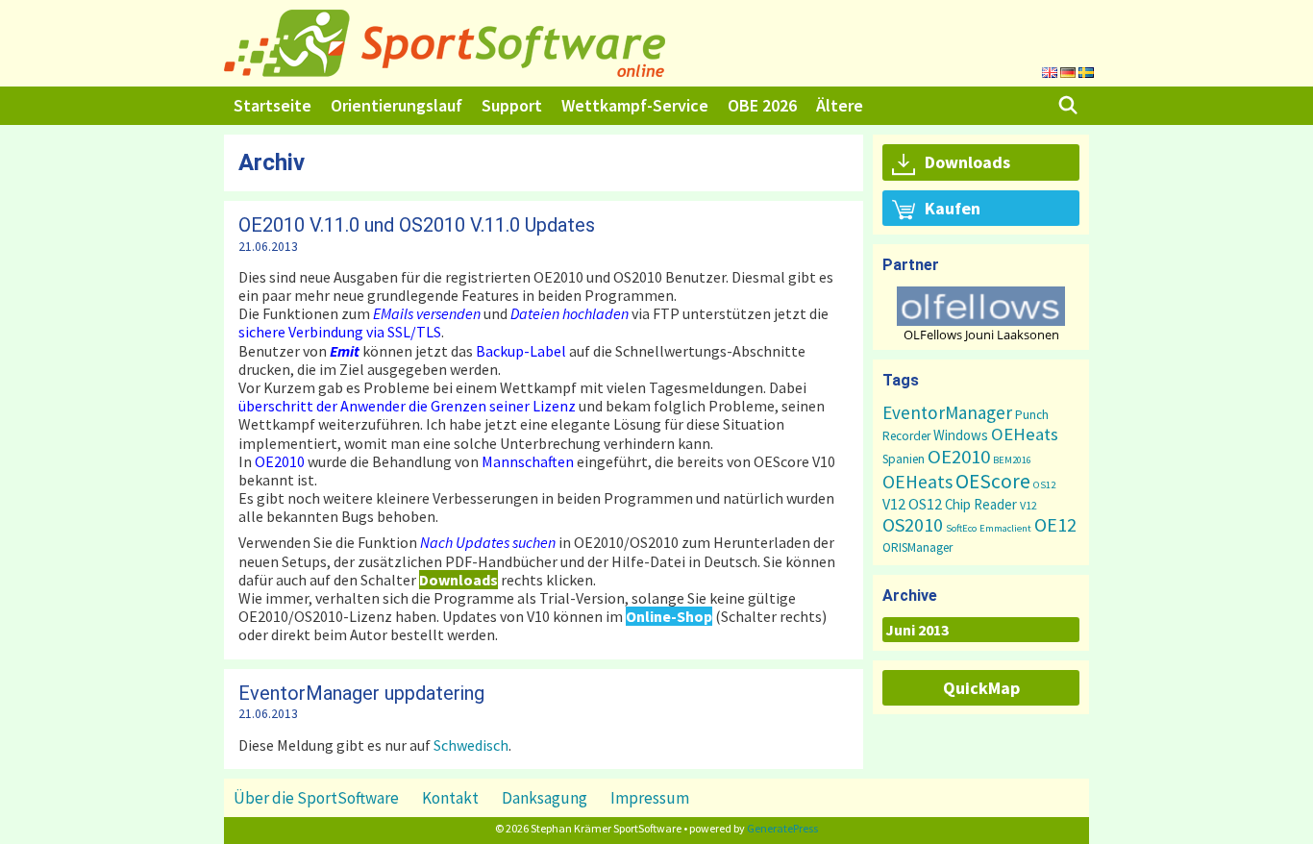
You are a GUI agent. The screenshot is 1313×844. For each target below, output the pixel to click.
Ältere (839, 105)
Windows (960, 435)
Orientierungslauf (396, 105)
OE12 (1055, 524)
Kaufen (952, 208)
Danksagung (544, 797)
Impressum (649, 797)
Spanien (903, 459)
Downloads (967, 162)
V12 (893, 503)
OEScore (992, 481)
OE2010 (959, 456)
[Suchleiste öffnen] (1068, 106)
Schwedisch (471, 745)
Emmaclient (1005, 528)
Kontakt (450, 797)
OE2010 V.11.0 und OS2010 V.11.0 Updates (416, 224)
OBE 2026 (762, 105)
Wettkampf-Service (634, 105)
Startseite (272, 105)
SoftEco (961, 528)
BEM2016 (1012, 460)
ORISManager (917, 547)
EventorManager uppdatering (361, 693)
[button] (980, 306)
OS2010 (912, 524)
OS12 (1044, 485)
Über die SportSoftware (316, 797)
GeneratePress (782, 828)
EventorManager (947, 412)
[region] (980, 313)
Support (512, 105)
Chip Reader (981, 504)
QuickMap (981, 688)
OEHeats (1024, 434)
